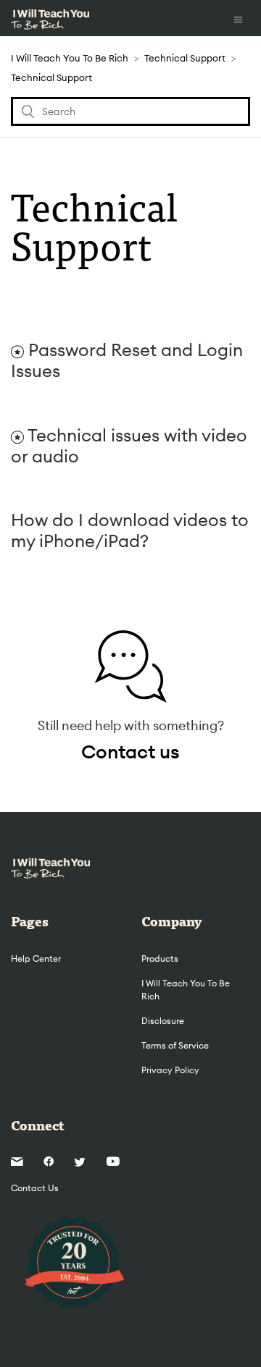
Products (159, 958)
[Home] (50, 18)
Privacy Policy (170, 1070)
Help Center (36, 958)
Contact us (130, 751)
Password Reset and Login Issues (127, 360)
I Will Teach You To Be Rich (69, 58)
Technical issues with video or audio (129, 445)
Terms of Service (175, 1045)
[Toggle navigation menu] (238, 18)
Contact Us (35, 1187)
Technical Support (184, 58)
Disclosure (162, 1020)
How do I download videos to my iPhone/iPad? (130, 530)
